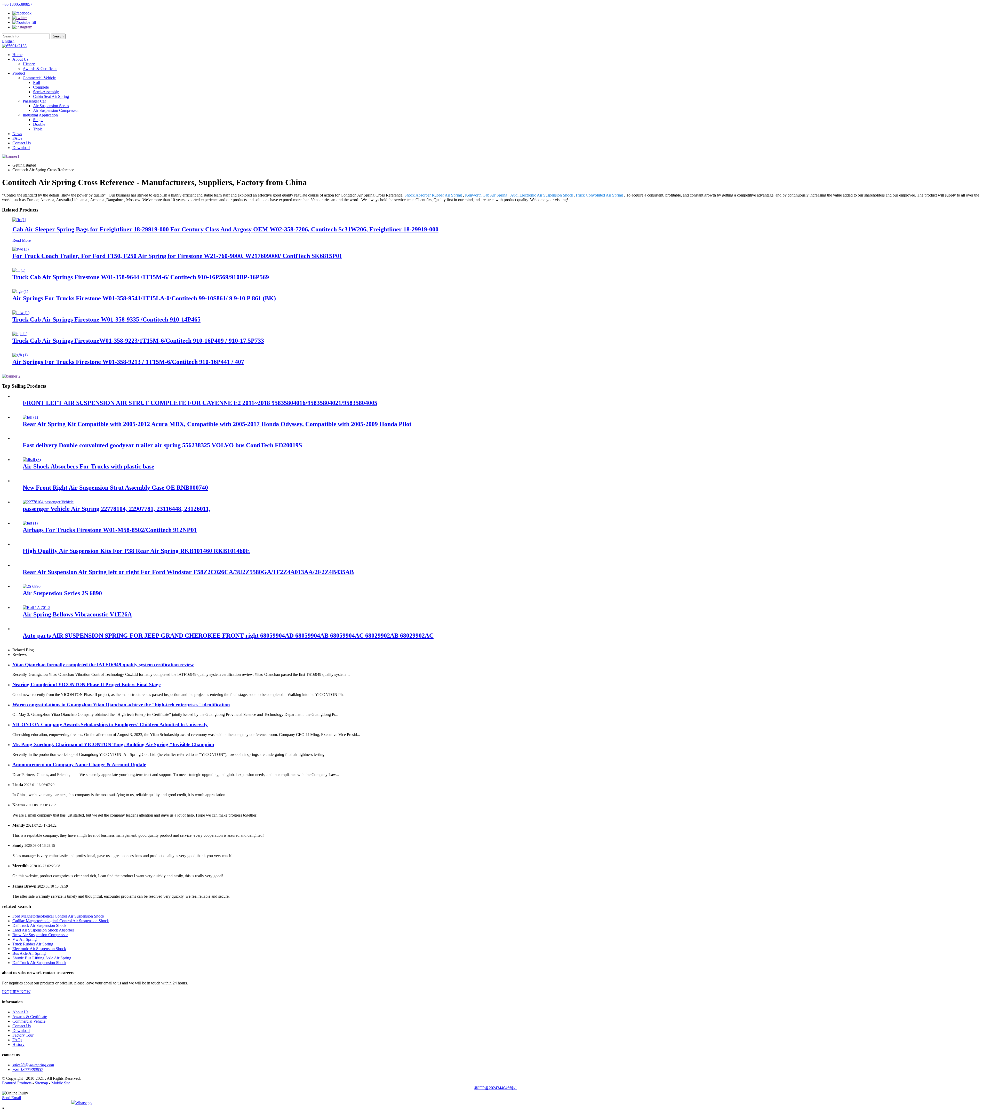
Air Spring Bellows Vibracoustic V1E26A (77, 614)
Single (38, 120)
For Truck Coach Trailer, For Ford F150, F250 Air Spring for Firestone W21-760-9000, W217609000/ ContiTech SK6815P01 (177, 256)
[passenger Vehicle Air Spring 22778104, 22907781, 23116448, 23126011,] (48, 502)
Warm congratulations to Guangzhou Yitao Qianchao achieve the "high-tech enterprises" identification (121, 704)
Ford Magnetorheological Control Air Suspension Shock (58, 916)
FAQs (17, 138)
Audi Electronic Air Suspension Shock (541, 195)
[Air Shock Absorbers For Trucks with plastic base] (32, 459)
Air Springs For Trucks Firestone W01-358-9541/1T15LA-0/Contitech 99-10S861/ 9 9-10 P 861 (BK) (144, 298)
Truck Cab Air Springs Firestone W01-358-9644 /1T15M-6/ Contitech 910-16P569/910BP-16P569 (140, 277)
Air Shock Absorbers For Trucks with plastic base (88, 466)
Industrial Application (40, 115)
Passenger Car (34, 101)
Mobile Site (60, 1083)
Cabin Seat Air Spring (51, 96)
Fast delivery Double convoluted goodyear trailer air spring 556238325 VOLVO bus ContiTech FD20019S (162, 445)
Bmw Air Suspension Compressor (40, 935)
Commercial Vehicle (39, 78)
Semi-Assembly (46, 92)
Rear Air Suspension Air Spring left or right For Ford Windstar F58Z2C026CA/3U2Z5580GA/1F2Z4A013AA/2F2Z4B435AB (188, 572)
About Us (20, 59)
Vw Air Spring (24, 939)
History (29, 64)
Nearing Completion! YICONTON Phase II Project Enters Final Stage (86, 684)
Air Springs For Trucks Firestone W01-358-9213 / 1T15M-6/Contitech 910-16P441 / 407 (128, 361)
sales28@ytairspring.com (33, 1065)
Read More (21, 240)
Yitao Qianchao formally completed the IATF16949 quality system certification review (103, 664)
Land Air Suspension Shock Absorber (43, 930)
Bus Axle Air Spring (29, 953)
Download (21, 147)
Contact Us (21, 143)
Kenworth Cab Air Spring (486, 195)
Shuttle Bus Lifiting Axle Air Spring (41, 958)
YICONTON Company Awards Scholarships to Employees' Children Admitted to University (110, 724)
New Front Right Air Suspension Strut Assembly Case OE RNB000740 (115, 487)
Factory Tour (23, 1035)
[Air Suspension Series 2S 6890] (32, 586)
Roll (36, 82)
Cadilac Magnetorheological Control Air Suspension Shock (60, 921)
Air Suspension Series (51, 106)
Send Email (11, 1097)
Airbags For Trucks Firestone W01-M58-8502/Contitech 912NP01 (110, 530)
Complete (41, 87)
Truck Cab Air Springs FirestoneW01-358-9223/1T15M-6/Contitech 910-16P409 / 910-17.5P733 (138, 340)
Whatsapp (83, 1103)
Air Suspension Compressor (56, 110)
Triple (38, 129)
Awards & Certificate (40, 68)
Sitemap (41, 1083)
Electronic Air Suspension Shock (39, 948)
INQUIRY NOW (16, 992)
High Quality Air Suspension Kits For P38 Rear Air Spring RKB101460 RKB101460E (136, 550)
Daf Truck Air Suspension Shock (39, 925)
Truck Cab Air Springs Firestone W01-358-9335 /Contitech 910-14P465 (106, 319)
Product (18, 73)
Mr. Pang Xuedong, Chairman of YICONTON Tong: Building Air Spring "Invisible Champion (113, 744)
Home (17, 54)
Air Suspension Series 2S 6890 (62, 593)
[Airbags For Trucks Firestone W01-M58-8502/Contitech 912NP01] (30, 523)
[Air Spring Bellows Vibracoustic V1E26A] (36, 607)
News (17, 133)
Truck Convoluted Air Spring (599, 195)
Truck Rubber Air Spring (32, 944)
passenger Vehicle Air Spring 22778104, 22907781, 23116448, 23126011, (116, 508)
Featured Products (16, 1083)
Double (39, 124)
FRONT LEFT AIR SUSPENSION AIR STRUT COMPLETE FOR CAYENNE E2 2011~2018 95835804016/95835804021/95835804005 (200, 403)
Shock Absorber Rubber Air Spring (433, 195)
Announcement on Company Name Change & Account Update (79, 764)
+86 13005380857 (17, 4)
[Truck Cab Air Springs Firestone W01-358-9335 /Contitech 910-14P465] (20, 312)
